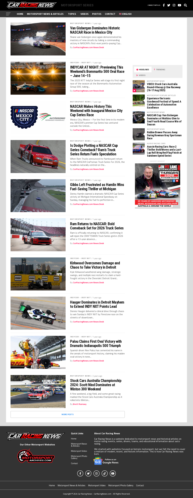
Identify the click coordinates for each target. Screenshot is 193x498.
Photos (96, 14)
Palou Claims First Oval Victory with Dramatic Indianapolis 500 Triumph (96, 343)
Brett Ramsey (79, 404)
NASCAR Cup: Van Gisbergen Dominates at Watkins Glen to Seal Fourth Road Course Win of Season (164, 120)
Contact (110, 14)
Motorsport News (80, 23)
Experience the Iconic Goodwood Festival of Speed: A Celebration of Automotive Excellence (164, 103)
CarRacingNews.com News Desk (88, 47)
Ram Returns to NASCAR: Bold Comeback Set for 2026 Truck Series (97, 226)
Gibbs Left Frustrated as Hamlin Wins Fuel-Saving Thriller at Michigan (97, 187)
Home (20, 14)
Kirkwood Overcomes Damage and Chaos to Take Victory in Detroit (95, 265)
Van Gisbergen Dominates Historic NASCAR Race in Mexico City (95, 30)
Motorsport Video (79, 450)
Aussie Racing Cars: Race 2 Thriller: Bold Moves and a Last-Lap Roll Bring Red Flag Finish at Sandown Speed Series (164, 151)
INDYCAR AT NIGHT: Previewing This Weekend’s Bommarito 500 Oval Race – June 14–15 (97, 71)
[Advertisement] (155, 41)
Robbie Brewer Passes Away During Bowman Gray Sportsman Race (164, 135)
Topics (72, 14)
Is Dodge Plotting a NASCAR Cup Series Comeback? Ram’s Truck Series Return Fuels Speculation (94, 149)
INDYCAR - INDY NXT (80, 62)
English (126, 14)
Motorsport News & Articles (45, 14)
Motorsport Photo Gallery (79, 457)
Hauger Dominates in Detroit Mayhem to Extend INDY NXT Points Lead (97, 304)
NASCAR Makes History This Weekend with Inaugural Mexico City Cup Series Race (96, 110)
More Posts (68, 414)
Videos (85, 14)
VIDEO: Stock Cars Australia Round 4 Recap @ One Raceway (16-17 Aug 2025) (163, 87)
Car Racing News (85, 493)
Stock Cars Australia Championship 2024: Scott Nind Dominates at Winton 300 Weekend (95, 384)
